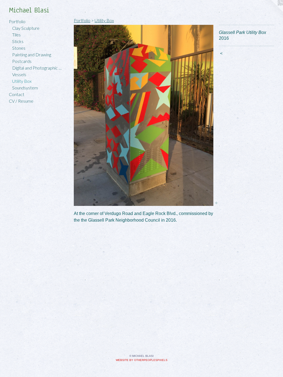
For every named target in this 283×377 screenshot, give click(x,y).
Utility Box (22, 81)
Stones (18, 48)
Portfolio (17, 21)
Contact (16, 94)
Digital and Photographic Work (38, 67)
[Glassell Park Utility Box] (143, 115)
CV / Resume (21, 100)
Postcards (22, 61)
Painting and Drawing (31, 54)
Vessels (19, 74)
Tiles (16, 34)
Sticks (17, 41)
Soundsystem (25, 87)
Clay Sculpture (26, 28)
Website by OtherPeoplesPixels (141, 360)
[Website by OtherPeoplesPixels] (272, 11)
